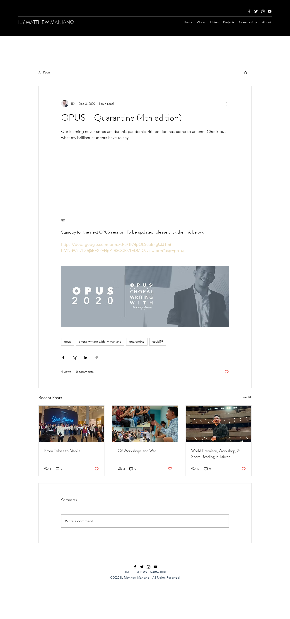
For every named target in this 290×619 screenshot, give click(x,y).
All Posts (45, 72)
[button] (246, 72)
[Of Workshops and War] (145, 424)
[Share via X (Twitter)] (74, 358)
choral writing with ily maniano (100, 341)
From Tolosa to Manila (62, 451)
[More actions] (226, 103)
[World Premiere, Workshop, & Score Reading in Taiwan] (218, 424)
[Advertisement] (90, 608)
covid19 (157, 341)
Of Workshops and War (137, 451)
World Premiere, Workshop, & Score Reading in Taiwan (215, 454)
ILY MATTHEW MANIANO (46, 22)
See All (246, 397)
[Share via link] (96, 358)
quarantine (137, 341)
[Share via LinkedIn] (85, 358)
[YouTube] (269, 11)
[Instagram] (263, 11)
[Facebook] (249, 11)
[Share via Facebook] (63, 358)
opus (67, 341)
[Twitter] (256, 11)
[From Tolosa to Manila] (71, 424)
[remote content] (145, 185)
